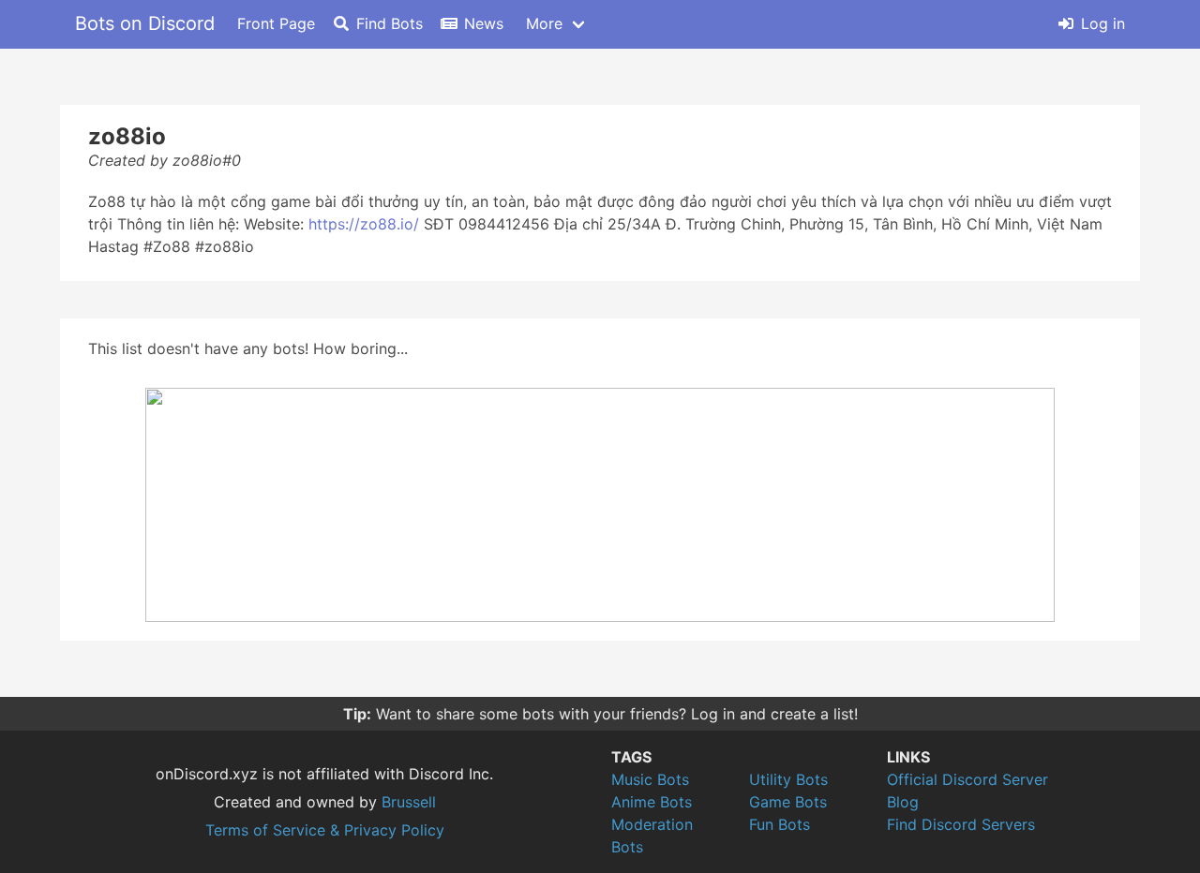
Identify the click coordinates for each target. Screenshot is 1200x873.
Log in (1103, 23)
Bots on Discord (145, 23)
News (483, 23)
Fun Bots (779, 824)
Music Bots (650, 779)
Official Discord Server (967, 779)
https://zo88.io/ (363, 224)
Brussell (409, 801)
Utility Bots (788, 779)
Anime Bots (651, 801)
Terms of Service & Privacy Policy (324, 830)
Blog (903, 801)
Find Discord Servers (961, 824)
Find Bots (389, 23)
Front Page (276, 23)
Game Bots (788, 801)
